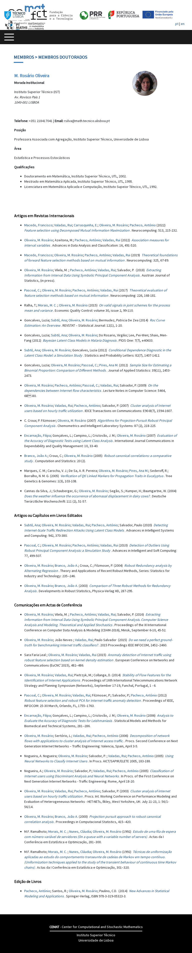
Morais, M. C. (47, 305)
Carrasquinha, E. (86, 225)
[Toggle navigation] (9, 37)
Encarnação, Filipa (37, 435)
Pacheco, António (143, 225)
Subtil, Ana (59, 320)
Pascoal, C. (32, 290)
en (182, 23)
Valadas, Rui (63, 225)
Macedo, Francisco (38, 225)
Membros (24, 57)
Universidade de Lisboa (96, 940)
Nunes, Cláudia (80, 831)
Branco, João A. (36, 455)
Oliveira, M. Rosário (113, 225)
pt (176, 23)
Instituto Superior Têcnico (96, 935)
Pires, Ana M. (108, 365)
